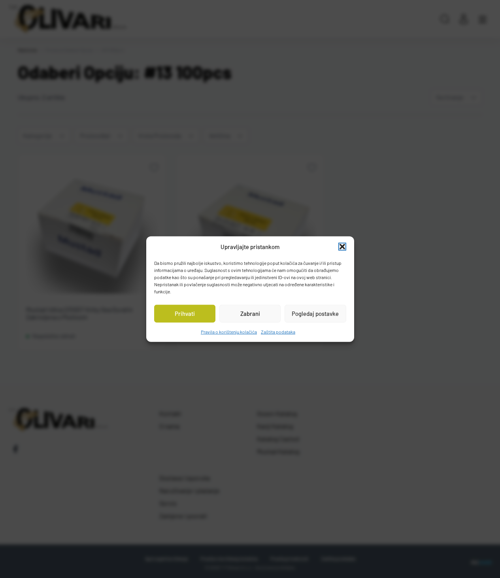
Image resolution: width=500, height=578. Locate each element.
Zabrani (250, 313)
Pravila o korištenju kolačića (229, 331)
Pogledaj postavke (315, 313)
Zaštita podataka (278, 331)
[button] (342, 247)
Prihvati (185, 313)
